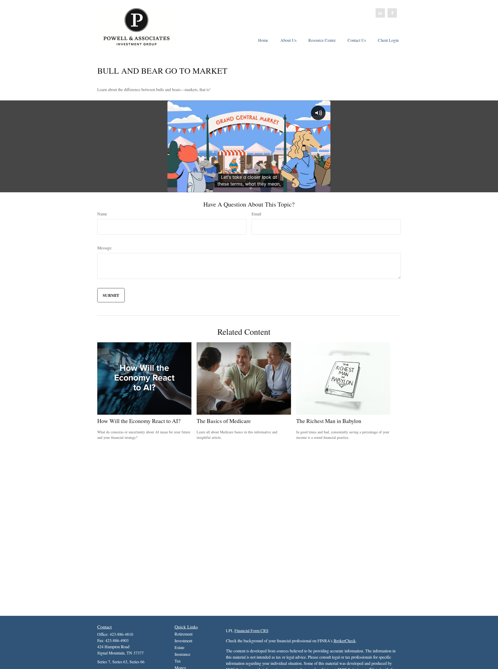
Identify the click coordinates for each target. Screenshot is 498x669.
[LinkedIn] (380, 13)
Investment (183, 640)
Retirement (183, 634)
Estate (179, 647)
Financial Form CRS (251, 630)
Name (102, 213)
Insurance (182, 654)
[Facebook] (392, 13)
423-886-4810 (121, 634)
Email (256, 213)
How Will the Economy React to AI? (139, 421)
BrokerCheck (345, 640)
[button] (263, 40)
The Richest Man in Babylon (328, 421)
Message (104, 247)
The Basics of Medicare (224, 421)
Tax (178, 661)
